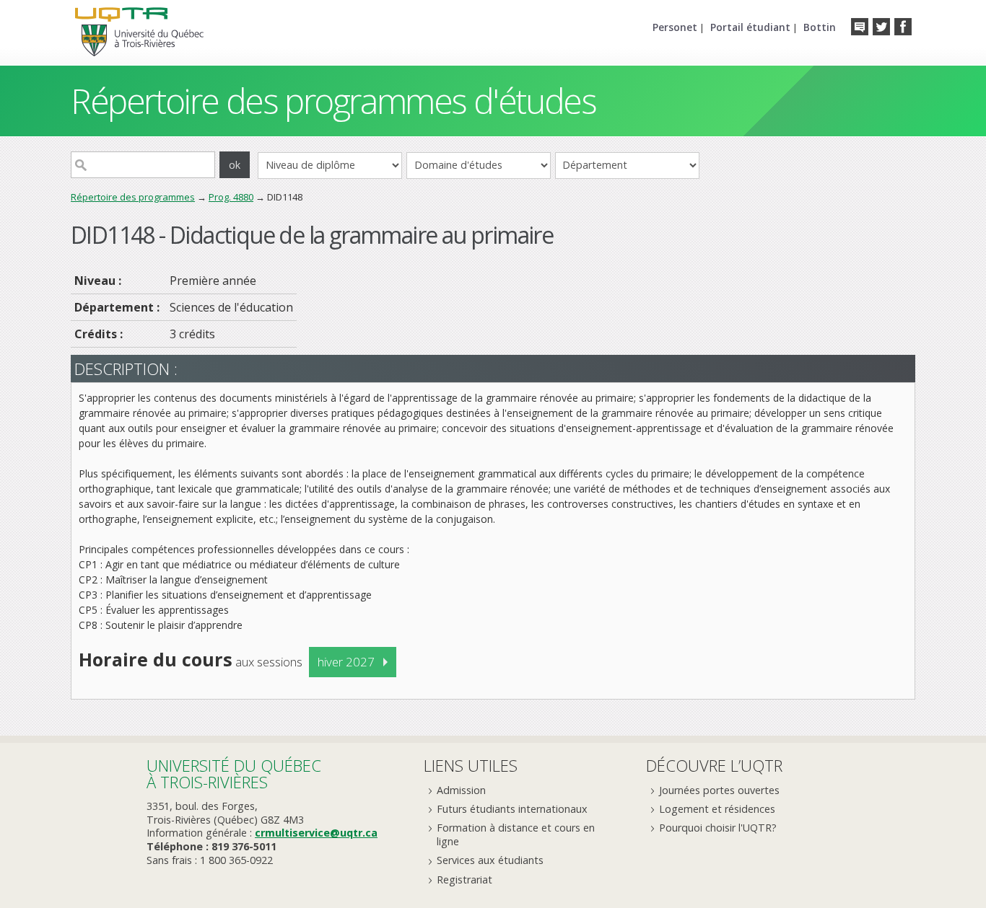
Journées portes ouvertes (719, 790)
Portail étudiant (750, 27)
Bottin (819, 27)
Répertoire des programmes (133, 196)
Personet (675, 27)
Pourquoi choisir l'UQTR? (718, 827)
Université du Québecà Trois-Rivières (234, 773)
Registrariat (464, 879)
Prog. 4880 (231, 196)
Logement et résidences (717, 809)
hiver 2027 (346, 661)
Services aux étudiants (490, 860)
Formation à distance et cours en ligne (516, 834)
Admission (461, 790)
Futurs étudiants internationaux (512, 809)
